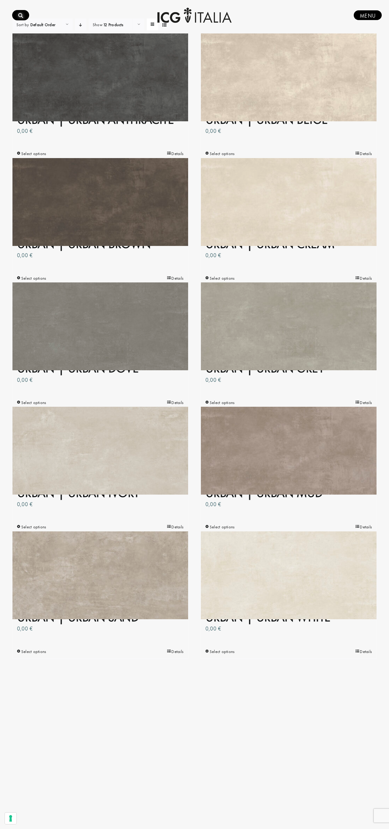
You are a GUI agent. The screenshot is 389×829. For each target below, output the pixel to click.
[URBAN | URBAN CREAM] (289, 202)
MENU (368, 15)
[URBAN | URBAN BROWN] (100, 202)
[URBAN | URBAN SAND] (100, 575)
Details (177, 153)
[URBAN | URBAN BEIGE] (289, 77)
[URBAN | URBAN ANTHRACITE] (100, 77)
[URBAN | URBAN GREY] (289, 326)
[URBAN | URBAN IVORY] (100, 451)
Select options (33, 153)
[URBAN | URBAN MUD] (289, 451)
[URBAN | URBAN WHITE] (289, 575)
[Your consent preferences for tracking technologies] (10, 818)
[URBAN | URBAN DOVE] (100, 326)
